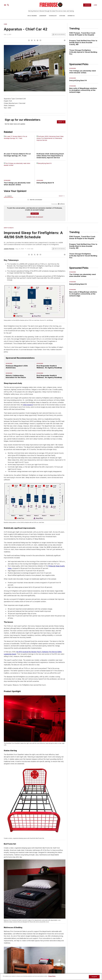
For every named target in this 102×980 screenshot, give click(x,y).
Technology (53, 15)
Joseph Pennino (9, 248)
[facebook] (29, 40)
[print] (64, 40)
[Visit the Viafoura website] (61, 204)
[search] (8, 5)
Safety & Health (9, 227)
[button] (5, 5)
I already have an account (34, 217)
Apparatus (71, 15)
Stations (62, 15)
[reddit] (37, 40)
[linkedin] (32, 40)
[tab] (8, 196)
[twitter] (34, 40)
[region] (34, 200)
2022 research (28, 405)
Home (5, 24)
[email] (40, 40)
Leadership (42, 15)
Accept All (94, 976)
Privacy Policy (51, 976)
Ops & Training (32, 15)
